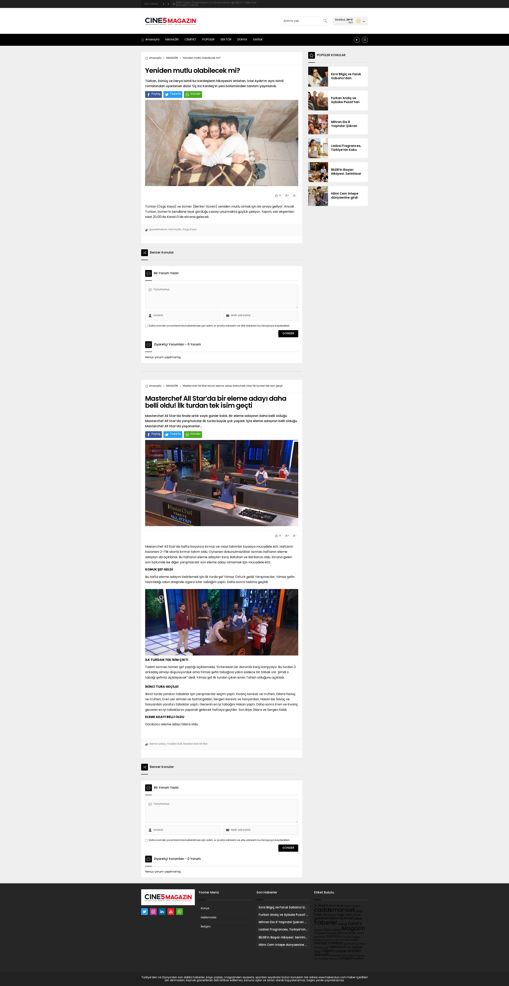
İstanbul (333, 959)
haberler (325, 923)
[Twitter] (144, 911)
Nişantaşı (319, 937)
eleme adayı (157, 744)
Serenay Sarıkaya (324, 940)
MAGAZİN (172, 58)
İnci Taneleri (321, 959)
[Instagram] (153, 911)
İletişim (206, 926)
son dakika (352, 940)
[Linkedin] (162, 911)
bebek (347, 906)
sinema (339, 940)
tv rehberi (355, 947)
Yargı (317, 951)
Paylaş (156, 94)
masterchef (174, 744)
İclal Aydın (174, 229)
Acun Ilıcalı (336, 905)
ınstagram (346, 958)
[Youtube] (170, 911)
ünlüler (341, 951)
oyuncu (332, 936)
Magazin (353, 928)
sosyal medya (328, 943)
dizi (325, 914)
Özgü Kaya (190, 229)
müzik (360, 933)
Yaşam (328, 951)
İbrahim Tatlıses (356, 956)
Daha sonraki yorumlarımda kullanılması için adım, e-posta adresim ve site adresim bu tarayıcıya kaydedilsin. (219, 326)
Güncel (346, 918)
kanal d (355, 924)
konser (318, 930)
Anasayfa (155, 58)
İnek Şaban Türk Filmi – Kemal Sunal (198, 4)
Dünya (332, 915)
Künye (205, 908)
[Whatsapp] (179, 911)
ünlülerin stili (338, 956)
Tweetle (175, 94)
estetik (357, 915)
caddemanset (334, 910)
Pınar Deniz (346, 937)
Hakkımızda (208, 917)
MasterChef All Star (195, 744)
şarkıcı (359, 958)
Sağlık (356, 937)
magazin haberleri (325, 933)
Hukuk (343, 924)
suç (326, 948)
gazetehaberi (158, 229)
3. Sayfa (321, 905)
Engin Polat (344, 915)
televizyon (338, 947)
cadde (355, 906)
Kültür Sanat (332, 929)
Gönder (195, 94)
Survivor (348, 944)
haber (358, 918)
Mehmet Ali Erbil (346, 933)
